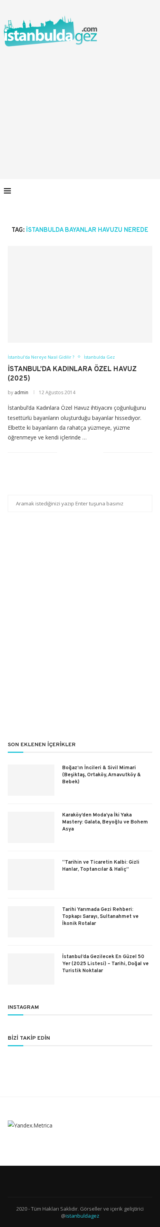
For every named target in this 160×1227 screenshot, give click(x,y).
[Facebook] (100, 191)
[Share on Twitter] (81, 452)
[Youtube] (133, 191)
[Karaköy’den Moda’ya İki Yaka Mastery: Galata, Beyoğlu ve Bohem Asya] (31, 827)
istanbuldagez (82, 1215)
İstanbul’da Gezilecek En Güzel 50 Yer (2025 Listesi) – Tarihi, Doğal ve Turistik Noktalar (105, 964)
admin (21, 392)
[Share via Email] (97, 452)
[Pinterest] (125, 191)
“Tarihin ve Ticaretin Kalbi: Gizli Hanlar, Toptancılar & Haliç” (100, 866)
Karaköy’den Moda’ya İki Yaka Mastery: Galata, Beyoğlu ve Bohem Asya (105, 822)
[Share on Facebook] (73, 452)
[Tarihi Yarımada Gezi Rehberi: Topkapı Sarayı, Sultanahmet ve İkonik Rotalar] (31, 921)
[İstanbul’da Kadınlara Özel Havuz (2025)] (80, 294)
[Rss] (141, 191)
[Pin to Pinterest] (89, 452)
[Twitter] (108, 191)
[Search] (152, 191)
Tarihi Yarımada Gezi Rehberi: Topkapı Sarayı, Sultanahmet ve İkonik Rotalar (100, 917)
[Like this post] (63, 452)
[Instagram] (117, 191)
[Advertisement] (80, 105)
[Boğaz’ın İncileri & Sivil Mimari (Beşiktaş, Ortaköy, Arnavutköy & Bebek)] (31, 780)
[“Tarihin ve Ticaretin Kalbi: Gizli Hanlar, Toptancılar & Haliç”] (31, 874)
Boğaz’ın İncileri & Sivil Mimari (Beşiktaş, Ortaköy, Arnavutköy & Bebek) (101, 775)
